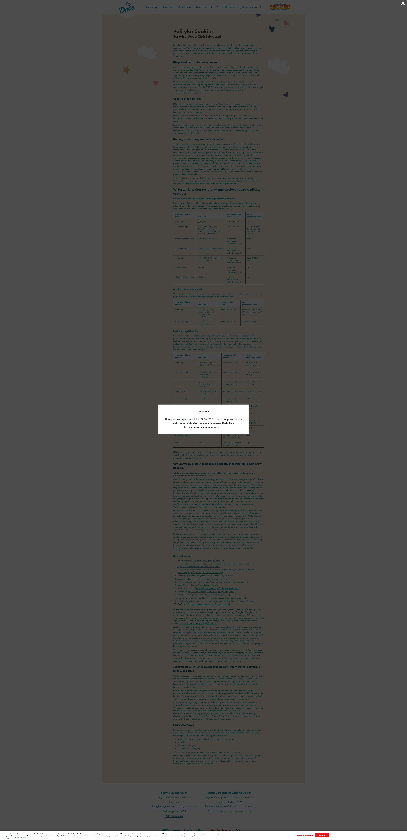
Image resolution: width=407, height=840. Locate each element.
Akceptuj (322, 835)
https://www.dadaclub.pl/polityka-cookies (18, 838)
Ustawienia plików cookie (305, 835)
